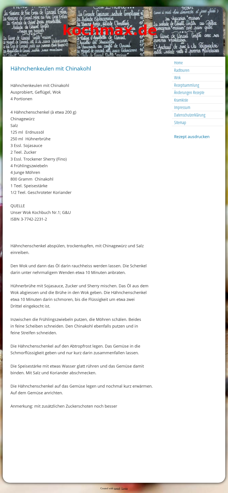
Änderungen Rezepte (189, 92)
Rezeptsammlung (186, 85)
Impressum (182, 107)
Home (178, 63)
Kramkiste (181, 100)
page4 (117, 488)
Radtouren (181, 70)
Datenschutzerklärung (189, 115)
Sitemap (180, 122)
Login (125, 488)
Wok (177, 77)
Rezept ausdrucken (192, 136)
